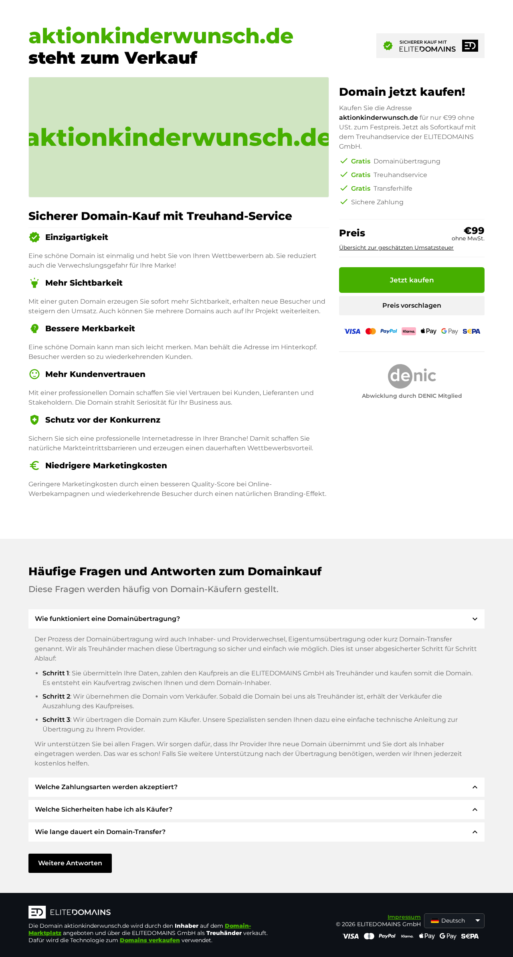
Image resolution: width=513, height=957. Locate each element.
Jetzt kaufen (412, 280)
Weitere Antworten (70, 863)
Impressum (404, 917)
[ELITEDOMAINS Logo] (148, 913)
